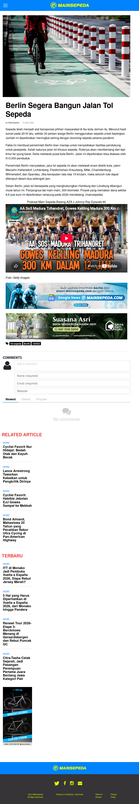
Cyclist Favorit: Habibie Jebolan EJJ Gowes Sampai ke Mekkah (17, 500)
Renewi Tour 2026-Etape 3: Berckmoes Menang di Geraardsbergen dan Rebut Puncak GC (17, 633)
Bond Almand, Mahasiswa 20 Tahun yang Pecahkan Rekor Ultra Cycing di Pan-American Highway (15, 529)
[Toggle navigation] (5, 5)
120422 (36, 343)
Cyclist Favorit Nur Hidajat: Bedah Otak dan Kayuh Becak (17, 452)
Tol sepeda (15, 343)
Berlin (27, 343)
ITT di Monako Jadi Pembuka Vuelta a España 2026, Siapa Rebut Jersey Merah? (17, 574)
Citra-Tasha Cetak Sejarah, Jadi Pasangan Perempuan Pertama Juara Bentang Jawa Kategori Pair (16, 668)
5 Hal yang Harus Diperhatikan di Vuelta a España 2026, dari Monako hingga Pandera (17, 602)
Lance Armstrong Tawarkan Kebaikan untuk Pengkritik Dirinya (17, 476)
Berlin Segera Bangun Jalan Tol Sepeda (59, 109)
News (6, 442)
